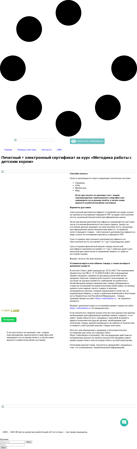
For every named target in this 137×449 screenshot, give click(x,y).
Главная (8, 149)
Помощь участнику (26, 149)
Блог (5, 395)
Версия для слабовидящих (89, 141)
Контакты (47, 149)
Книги (6, 400)
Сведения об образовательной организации (24, 358)
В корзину (8, 319)
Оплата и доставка (12, 367)
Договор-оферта (11, 372)
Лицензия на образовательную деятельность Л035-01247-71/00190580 (38, 422)
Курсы (6, 391)
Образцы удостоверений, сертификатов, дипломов (28, 363)
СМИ (59, 149)
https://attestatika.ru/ (105, 298)
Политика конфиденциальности (19, 377)
